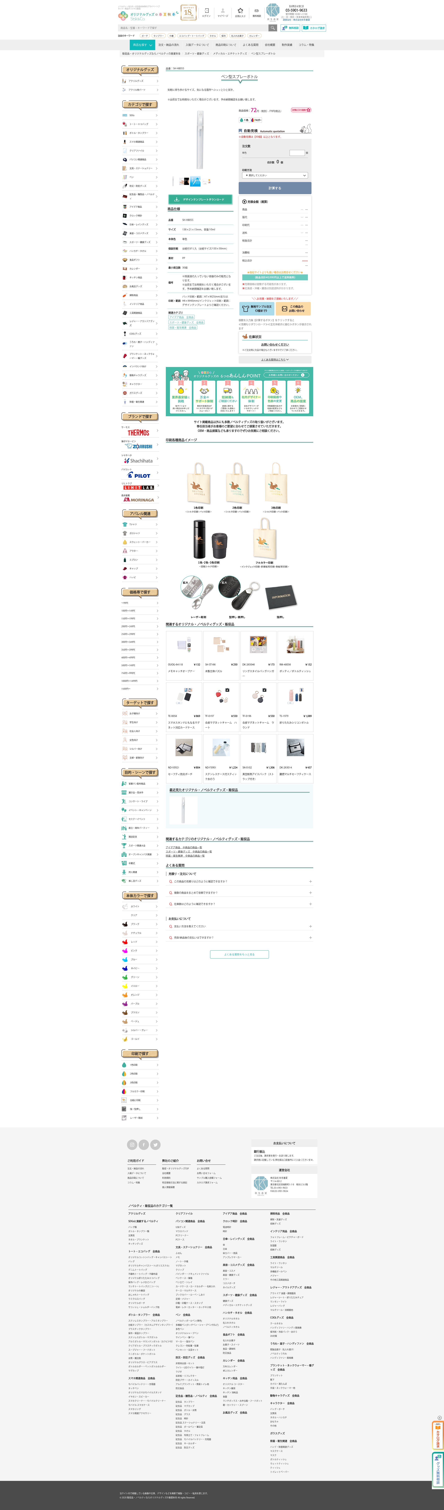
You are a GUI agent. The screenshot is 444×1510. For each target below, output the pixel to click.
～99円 (124, 603)
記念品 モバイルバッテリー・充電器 (193, 1439)
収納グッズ (275, 1224)
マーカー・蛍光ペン (185, 1341)
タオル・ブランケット (138, 1240)
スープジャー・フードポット (141, 1350)
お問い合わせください (275, 344)
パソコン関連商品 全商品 (190, 1221)
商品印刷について (226, 45)
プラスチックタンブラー (139, 1329)
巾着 (171, 36)
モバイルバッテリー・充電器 (141, 1384)
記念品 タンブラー (185, 1402)
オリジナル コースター (233, 1384)
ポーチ (145, 36)
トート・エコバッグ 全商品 (144, 1251)
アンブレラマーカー (232, 1257)
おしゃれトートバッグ (138, 1295)
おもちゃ (274, 1422)
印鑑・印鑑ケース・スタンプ (189, 1303)
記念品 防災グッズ (185, 1448)
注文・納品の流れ (168, 45)
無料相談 (257, 16)
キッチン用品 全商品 (235, 1378)
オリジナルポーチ (136, 1303)
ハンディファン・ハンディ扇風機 (285, 1328)
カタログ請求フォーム (207, 1183)
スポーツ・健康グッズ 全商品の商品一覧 (189, 851)
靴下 (272, 1380)
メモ (178, 1257)
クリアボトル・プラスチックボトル (145, 1346)
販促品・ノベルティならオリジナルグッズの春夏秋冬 (152, 1497)
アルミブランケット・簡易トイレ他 (192, 1384)
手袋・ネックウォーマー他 (282, 1388)
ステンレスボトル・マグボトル (142, 1337)
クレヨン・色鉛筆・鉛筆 (187, 1346)
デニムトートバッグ (137, 1270)
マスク (273, 1455)
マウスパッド (182, 1231)
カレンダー (254, 36)
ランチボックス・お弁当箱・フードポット (242, 1401)
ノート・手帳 (182, 1261)
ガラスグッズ (277, 1433)
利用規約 (166, 1178)
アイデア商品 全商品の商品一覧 (184, 847)
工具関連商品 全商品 (282, 1257)
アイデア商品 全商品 (181, 317)
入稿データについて (197, 45)
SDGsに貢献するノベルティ (143, 1221)
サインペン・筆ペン (185, 1337)
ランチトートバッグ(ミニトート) (143, 1286)
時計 (225, 1231)
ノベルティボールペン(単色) (189, 1321)
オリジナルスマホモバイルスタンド (145, 1392)
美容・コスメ (229, 1271)
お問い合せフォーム (206, 1173)
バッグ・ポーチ (277, 1409)
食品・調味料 (229, 1349)
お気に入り (240, 16)
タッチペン (133, 1388)
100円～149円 (128, 611)
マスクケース (276, 1451)
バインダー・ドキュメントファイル (192, 1274)
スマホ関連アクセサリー (139, 1413)
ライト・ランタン (278, 1241)
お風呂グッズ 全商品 (235, 1412)
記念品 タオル (183, 1431)
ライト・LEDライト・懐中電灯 (190, 1367)
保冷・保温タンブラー (138, 1333)
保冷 (223, 36)
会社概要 (270, 45)
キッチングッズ (135, 1244)
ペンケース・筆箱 (184, 1278)
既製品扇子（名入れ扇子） (282, 1349)
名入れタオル (229, 1323)
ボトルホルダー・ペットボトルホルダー (147, 1366)
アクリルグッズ (136, 1213)
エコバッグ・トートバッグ (191, 36)
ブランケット (276, 1375)
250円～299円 (128, 634)
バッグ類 (132, 1227)
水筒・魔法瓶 (134, 1358)
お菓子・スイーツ (231, 1345)
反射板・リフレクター (186, 1376)
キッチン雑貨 (229, 1388)
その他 (273, 1426)
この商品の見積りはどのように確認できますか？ (201, 881)
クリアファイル (184, 1213)
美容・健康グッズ (231, 1275)
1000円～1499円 (129, 681)
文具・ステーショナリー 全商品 (194, 1247)
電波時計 (227, 1227)
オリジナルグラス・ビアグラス (142, 1362)
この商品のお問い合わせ (297, 308)
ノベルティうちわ (278, 1354)
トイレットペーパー (279, 1472)
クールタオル (276, 1323)
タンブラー (158, 36)
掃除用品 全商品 (280, 1213)
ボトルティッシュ (278, 1459)
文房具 (131, 1235)
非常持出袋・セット (185, 1363)
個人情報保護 (168, 1187)
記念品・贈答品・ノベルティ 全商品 (196, 1396)
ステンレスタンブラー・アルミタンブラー (148, 1321)
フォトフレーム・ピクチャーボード (287, 1237)
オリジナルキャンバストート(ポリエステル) (148, 1266)
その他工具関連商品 (279, 1280)
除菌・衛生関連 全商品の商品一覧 (185, 856)
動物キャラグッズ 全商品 (284, 1395)
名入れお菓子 (237, 36)
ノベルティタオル (231, 1327)
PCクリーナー (182, 1235)
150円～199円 (128, 618)
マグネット (181, 1266)
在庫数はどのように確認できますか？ (194, 904)
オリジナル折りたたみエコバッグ (144, 1278)
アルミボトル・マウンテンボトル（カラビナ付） (151, 1341)
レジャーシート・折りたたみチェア (287, 1297)
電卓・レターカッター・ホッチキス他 (193, 1307)
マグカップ (133, 1371)
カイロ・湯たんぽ (278, 1384)
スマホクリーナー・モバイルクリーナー (147, 1401)
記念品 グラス (183, 1414)
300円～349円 (128, 642)
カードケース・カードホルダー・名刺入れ (195, 1286)
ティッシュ (275, 1468)
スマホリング (134, 1409)
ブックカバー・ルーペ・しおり (190, 1295)
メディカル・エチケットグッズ (237, 1305)
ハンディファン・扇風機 (281, 1358)
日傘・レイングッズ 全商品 (238, 1239)
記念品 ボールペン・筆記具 (189, 1427)
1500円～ (125, 689)
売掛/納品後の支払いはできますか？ (194, 937)
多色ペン (180, 1329)
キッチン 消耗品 (230, 1392)
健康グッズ (228, 1301)
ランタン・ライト (278, 1302)
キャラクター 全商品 (282, 1403)
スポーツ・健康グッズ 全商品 (186, 322)
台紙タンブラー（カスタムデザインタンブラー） (151, 1325)
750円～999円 (128, 673)
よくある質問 (250, 45)
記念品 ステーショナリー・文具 (190, 1423)
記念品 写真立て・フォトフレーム (192, 1435)
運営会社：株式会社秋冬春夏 (296, 20)
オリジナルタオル (231, 1319)
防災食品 (180, 1388)
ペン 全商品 (183, 1315)
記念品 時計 (182, 1418)
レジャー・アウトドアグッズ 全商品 (290, 1287)
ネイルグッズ (229, 1287)
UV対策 (273, 1336)
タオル (213, 36)
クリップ (180, 1270)
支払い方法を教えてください (190, 926)
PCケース (180, 1240)
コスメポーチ (229, 1283)
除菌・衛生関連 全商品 (182, 327)
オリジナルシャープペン (187, 1333)
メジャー (274, 1276)
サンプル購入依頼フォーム (209, 1178)
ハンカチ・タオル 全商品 (237, 1313)
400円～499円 (128, 657)
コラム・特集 (306, 45)
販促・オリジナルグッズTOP (175, 1168)
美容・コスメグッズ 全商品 (238, 1265)
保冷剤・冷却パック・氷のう (283, 1332)
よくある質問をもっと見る (239, 954)
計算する (275, 188)
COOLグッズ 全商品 (281, 1317)
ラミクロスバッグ (136, 1299)
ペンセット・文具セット (187, 1350)
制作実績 (287, 45)
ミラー (226, 1279)
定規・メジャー (183, 1299)
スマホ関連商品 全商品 (141, 1378)
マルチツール (276, 1267)
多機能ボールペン (278, 1271)
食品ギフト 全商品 (234, 1334)
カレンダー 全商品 (234, 1360)
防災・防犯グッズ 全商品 (190, 1357)
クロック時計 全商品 (235, 1221)
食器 (225, 1397)
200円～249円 (128, 626)
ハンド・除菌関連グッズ (281, 1447)
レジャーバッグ (277, 1306)
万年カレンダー (230, 1366)
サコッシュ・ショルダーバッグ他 (143, 1307)
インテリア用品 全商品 (283, 1231)
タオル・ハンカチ (278, 1417)
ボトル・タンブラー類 (138, 1231)
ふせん (179, 1253)
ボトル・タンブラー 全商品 (144, 1315)
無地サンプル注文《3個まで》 (261, 308)
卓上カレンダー (230, 1371)
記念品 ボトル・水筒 (186, 1410)
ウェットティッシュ (279, 1464)
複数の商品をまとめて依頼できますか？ (196, 893)
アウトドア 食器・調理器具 (283, 1293)
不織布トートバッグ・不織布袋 (142, 1274)
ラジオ (179, 1372)
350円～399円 (128, 650)
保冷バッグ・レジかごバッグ (141, 1282)
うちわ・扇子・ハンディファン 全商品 (292, 1343)
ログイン (206, 16)
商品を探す (140, 44)
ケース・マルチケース (186, 1291)
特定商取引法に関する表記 (174, 1183)
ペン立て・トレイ (184, 1282)
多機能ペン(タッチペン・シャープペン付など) (197, 1325)
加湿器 (273, 1245)
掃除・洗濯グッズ (278, 1219)
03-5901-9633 (296, 10)
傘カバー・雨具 (230, 1253)
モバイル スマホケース (139, 1405)
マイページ (223, 16)
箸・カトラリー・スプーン (235, 1405)
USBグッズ (181, 1227)
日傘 (225, 1249)
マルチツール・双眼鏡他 (281, 1310)
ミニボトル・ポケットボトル (141, 1354)
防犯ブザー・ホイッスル (187, 1380)
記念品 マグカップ (185, 1406)
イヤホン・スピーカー (138, 1397)
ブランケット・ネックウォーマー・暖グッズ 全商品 (292, 1367)
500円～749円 (128, 665)
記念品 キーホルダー (186, 1443)
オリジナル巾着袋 (136, 1291)
